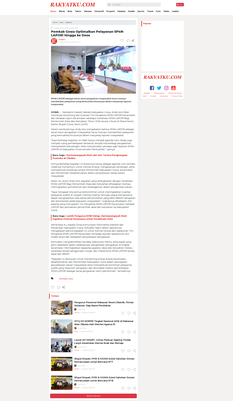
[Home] (72, 4)
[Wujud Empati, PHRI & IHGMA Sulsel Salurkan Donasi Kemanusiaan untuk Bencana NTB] (61, 382)
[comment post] (128, 40)
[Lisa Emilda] (75, 310)
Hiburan (88, 11)
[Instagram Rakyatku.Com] (166, 88)
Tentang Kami (159, 93)
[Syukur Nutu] (75, 329)
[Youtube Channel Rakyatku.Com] (173, 88)
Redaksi (62, 39)
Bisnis (62, 11)
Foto (158, 11)
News (53, 11)
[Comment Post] (129, 313)
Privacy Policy (177, 96)
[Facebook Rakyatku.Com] (152, 88)
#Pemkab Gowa (66, 279)
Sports (140, 11)
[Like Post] (122, 40)
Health (131, 11)
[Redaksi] (54, 41)
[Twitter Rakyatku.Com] (159, 88)
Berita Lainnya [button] (93, 396)
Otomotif (99, 11)
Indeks (175, 11)
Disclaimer (164, 96)
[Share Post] (133, 40)
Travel (150, 11)
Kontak (153, 96)
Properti (110, 11)
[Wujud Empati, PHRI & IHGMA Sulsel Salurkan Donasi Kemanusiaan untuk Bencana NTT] (61, 364)
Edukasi (121, 11)
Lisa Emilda (81, 309)
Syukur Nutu (82, 328)
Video (166, 11)
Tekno (78, 11)
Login (180, 4)
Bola (70, 11)
